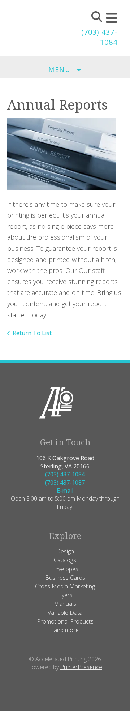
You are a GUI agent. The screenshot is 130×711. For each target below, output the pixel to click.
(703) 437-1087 (65, 483)
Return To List (32, 333)
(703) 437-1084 (65, 474)
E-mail (65, 490)
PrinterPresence (81, 667)
